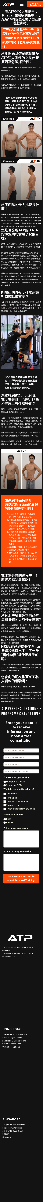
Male (8, 819)
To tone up (11, 798)
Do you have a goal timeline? (17, 851)
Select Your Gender (13, 814)
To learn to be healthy (17, 801)
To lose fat (11, 793)
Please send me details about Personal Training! (21, 878)
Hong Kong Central (15, 781)
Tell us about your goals (15, 828)
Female (10, 822)
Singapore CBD (14, 785)
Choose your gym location (16, 777)
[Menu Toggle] (21, 4)
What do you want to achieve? (18, 789)
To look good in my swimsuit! (20, 808)
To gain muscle (13, 805)
